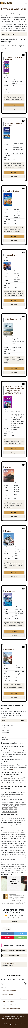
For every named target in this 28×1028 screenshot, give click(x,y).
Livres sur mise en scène (9, 990)
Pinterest (8, 937)
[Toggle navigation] (26, 3)
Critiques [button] (14, 109)
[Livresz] (6, 3)
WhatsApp (21, 937)
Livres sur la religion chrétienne (11, 1008)
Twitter (21, 933)
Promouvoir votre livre (13, 1023)
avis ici (13, 769)
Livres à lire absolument (14, 975)
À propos (4, 1023)
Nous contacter (14, 1024)
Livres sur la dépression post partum (13, 950)
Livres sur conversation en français (12, 998)
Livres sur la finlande (8, 1001)
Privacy (7, 1024)
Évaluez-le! (14, 921)
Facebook (8, 933)
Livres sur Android (7, 994)
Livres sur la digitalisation (9, 1005)
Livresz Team (12, 894)
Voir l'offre (14, 105)
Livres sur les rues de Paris (10, 955)
